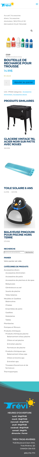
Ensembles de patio (14, 309)
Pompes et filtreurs (12, 327)
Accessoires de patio (14, 277)
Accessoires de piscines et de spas (20, 280)
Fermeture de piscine (16, 348)
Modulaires (10, 316)
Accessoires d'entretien (15, 273)
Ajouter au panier (23, 82)
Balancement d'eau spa (17, 354)
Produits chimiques (12, 331)
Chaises (9, 305)
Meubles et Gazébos (12, 299)
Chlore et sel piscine (15, 340)
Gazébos (9, 313)
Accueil (7, 16)
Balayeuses (10, 284)
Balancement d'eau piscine (18, 337)
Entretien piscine (14, 344)
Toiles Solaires (11, 295)
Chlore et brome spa (15, 358)
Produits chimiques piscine (17, 334)
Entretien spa (13, 362)
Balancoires (10, 301)
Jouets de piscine (13, 291)
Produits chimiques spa (15, 351)
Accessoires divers (20, 95)
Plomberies (9, 323)
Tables (8, 320)
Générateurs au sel (13, 288)
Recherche (29, 252)
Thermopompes (11, 372)
